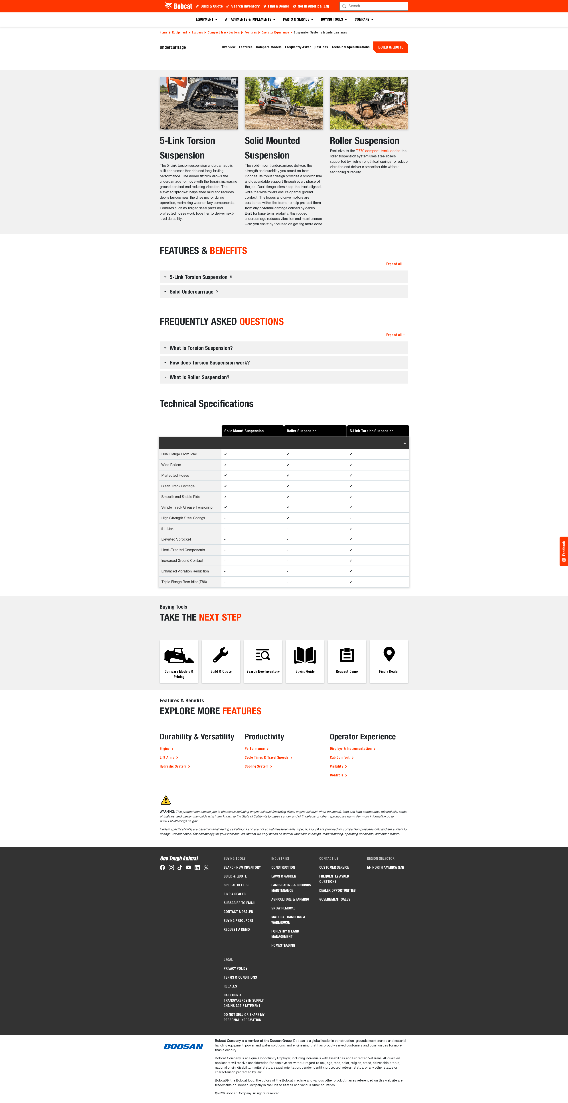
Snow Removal (283, 908)
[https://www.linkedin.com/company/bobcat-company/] (197, 868)
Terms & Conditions (240, 977)
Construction (283, 867)
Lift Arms (167, 757)
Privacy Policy (235, 968)
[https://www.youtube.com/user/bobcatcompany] (188, 868)
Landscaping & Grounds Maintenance (291, 888)
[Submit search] (404, 6)
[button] (233, 81)
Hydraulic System (173, 766)
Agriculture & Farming (290, 899)
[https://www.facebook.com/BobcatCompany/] (162, 868)
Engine (165, 748)
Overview (228, 47)
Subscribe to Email (239, 903)
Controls (336, 775)
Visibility (336, 766)
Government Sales (334, 899)
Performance (255, 748)
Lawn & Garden (283, 876)
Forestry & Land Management (285, 934)
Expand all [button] (394, 264)
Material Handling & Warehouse (288, 920)
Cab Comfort (340, 757)
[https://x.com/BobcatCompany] (206, 868)
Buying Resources (238, 921)
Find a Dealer (278, 6)
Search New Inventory (242, 867)
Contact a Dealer (238, 912)
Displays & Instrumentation (351, 748)
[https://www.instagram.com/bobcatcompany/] (171, 868)
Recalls (230, 986)
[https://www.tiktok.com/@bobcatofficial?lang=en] (180, 868)
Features (251, 32)
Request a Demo (237, 929)
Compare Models (269, 47)
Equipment (179, 32)
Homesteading (283, 945)
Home (163, 32)
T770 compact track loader (378, 151)
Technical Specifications (350, 47)
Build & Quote (212, 6)
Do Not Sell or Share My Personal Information (244, 1017)
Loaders (197, 32)
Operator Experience (275, 32)
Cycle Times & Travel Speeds (266, 757)
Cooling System (256, 766)
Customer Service (334, 867)
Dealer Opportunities (337, 890)
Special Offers (236, 885)
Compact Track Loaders (224, 32)
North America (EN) (313, 6)
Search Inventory (245, 6)
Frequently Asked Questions (306, 47)
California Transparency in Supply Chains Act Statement (244, 1000)
